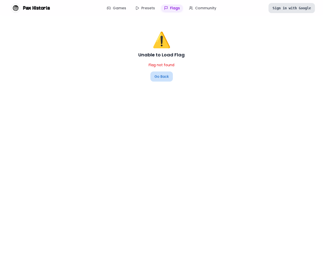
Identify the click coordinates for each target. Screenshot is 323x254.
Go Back (161, 76)
